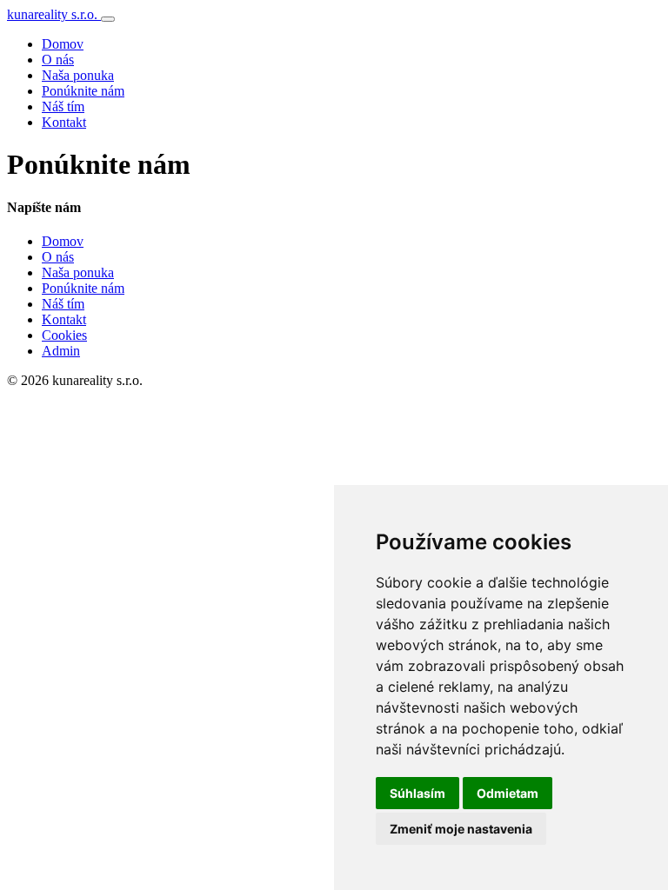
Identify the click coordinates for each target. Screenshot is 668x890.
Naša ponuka (78, 75)
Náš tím (63, 106)
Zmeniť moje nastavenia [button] (461, 828)
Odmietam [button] (507, 793)
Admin (61, 350)
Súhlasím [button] (417, 793)
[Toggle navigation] (108, 19)
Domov (63, 44)
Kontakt (64, 122)
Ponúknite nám (83, 90)
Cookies (64, 335)
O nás (58, 59)
